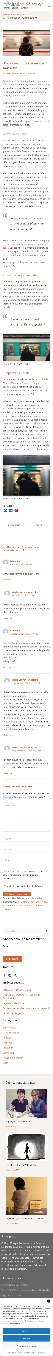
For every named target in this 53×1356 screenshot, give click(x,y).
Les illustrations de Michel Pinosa (22, 1165)
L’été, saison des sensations (17, 989)
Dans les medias (11, 1032)
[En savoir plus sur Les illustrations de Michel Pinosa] (26, 1146)
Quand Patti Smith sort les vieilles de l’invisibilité (25, 1290)
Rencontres (9, 1047)
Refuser (26, 1338)
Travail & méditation (13, 1057)
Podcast (7, 1037)
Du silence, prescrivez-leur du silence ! (25, 1218)
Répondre (7, 580)
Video (6, 1062)
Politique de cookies (15, 1352)
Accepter (26, 1331)
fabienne (15, 630)
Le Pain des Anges (12, 1013)
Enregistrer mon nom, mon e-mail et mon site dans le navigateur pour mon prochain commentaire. (25, 875)
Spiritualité (8, 1052)
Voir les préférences (26, 1345)
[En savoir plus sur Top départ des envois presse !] (26, 1102)
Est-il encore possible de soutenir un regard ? (26, 1008)
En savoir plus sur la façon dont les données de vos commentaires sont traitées (26, 905)
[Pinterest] (16, 510)
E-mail (7, 946)
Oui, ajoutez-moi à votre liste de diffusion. (23, 886)
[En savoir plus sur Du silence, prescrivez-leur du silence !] (26, 1195)
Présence (7, 1042)
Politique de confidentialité (34, 1352)
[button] (49, 1301)
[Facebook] (5, 510)
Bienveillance (9, 1027)
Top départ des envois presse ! (20, 1121)
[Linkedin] (11, 510)
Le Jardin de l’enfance (13, 1003)
